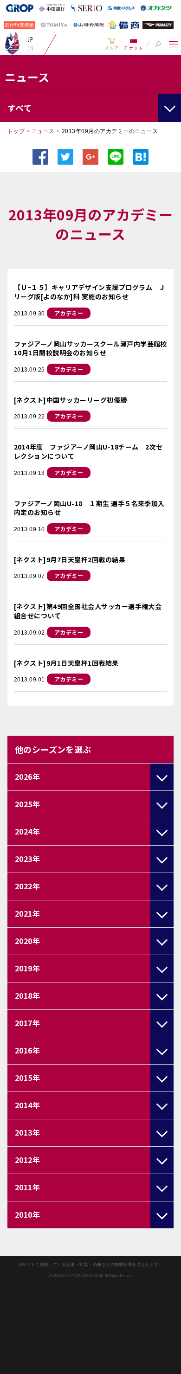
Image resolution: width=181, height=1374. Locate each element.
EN (30, 48)
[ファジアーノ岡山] (12, 43)
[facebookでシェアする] (40, 157)
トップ (16, 131)
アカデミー (68, 313)
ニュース (43, 131)
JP (30, 39)
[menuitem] (111, 44)
